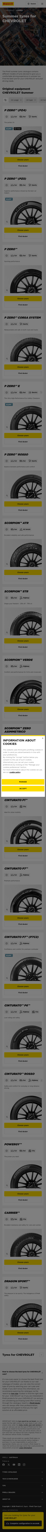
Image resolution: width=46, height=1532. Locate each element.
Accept (23, 789)
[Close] (42, 738)
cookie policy (14, 772)
